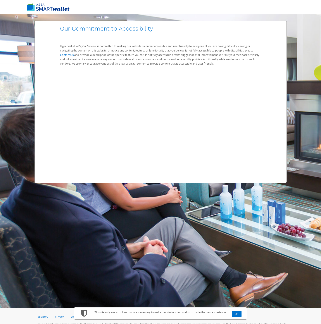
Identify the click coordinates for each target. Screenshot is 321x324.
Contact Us (67, 55)
